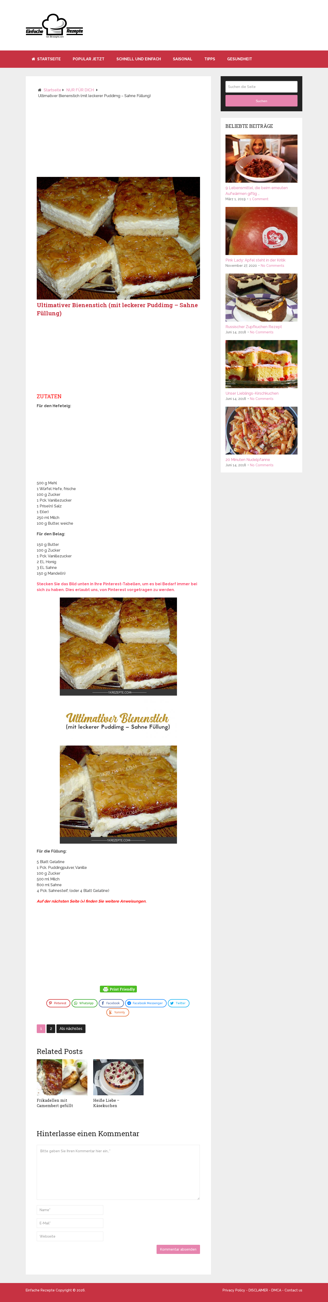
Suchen (261, 101)
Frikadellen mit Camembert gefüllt (55, 1103)
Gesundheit (239, 59)
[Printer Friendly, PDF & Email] (118, 990)
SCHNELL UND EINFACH (138, 59)
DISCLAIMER (258, 1290)
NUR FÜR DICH (80, 90)
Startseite (48, 59)
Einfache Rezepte (40, 1290)
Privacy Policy (234, 1290)
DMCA (276, 1290)
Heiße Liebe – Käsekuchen (106, 1103)
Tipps (209, 59)
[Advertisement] (118, 139)
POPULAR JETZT (88, 59)
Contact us (293, 1290)
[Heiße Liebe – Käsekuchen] (118, 1077)
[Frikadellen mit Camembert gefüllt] (62, 1077)
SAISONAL (182, 59)
